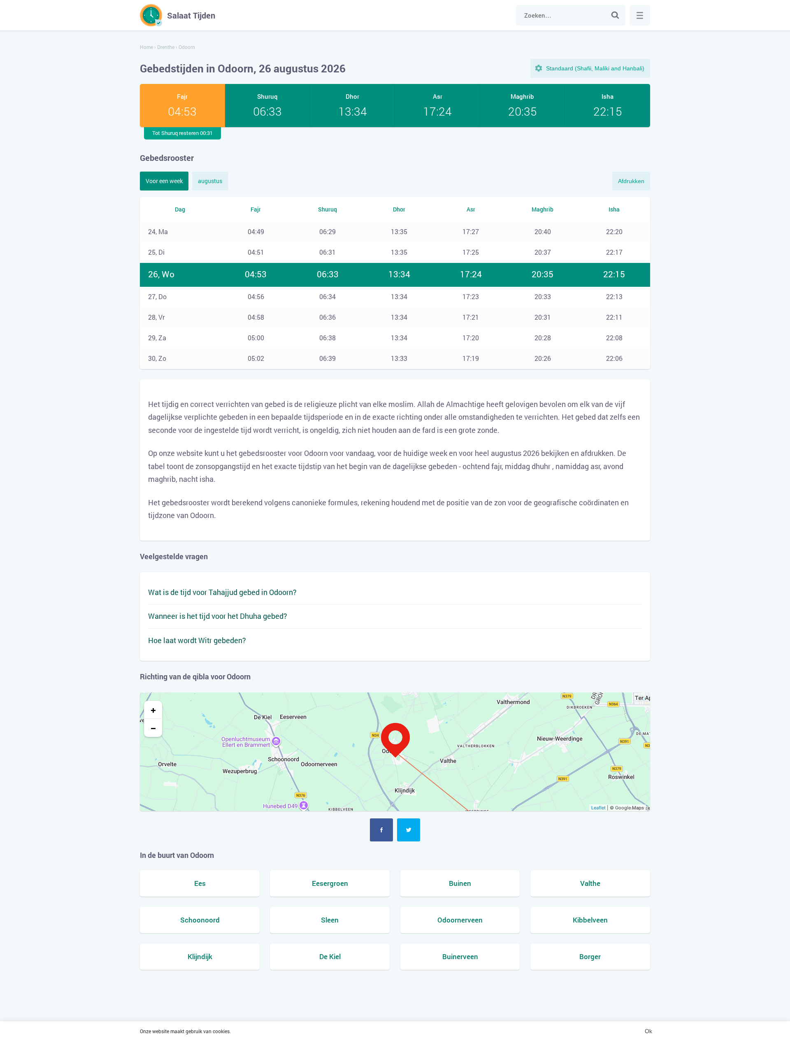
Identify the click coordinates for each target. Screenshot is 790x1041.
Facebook (381, 829)
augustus (210, 181)
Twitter (408, 829)
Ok (648, 1031)
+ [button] (153, 709)
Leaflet (598, 808)
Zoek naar (615, 15)
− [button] (153, 728)
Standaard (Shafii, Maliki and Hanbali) (595, 68)
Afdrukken (631, 181)
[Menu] (640, 15)
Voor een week (164, 181)
